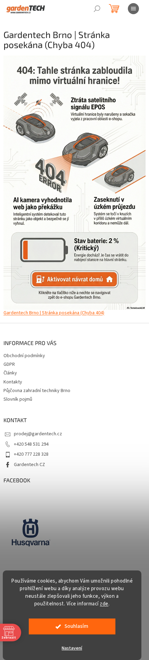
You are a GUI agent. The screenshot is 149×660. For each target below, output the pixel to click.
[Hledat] (97, 9)
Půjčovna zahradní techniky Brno (36, 390)
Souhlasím (76, 626)
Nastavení (72, 648)
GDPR (9, 364)
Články (10, 373)
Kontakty (12, 382)
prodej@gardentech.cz (38, 433)
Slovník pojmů (17, 399)
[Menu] (133, 9)
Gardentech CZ (29, 464)
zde (104, 603)
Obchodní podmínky (24, 355)
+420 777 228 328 (31, 454)
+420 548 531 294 (31, 444)
